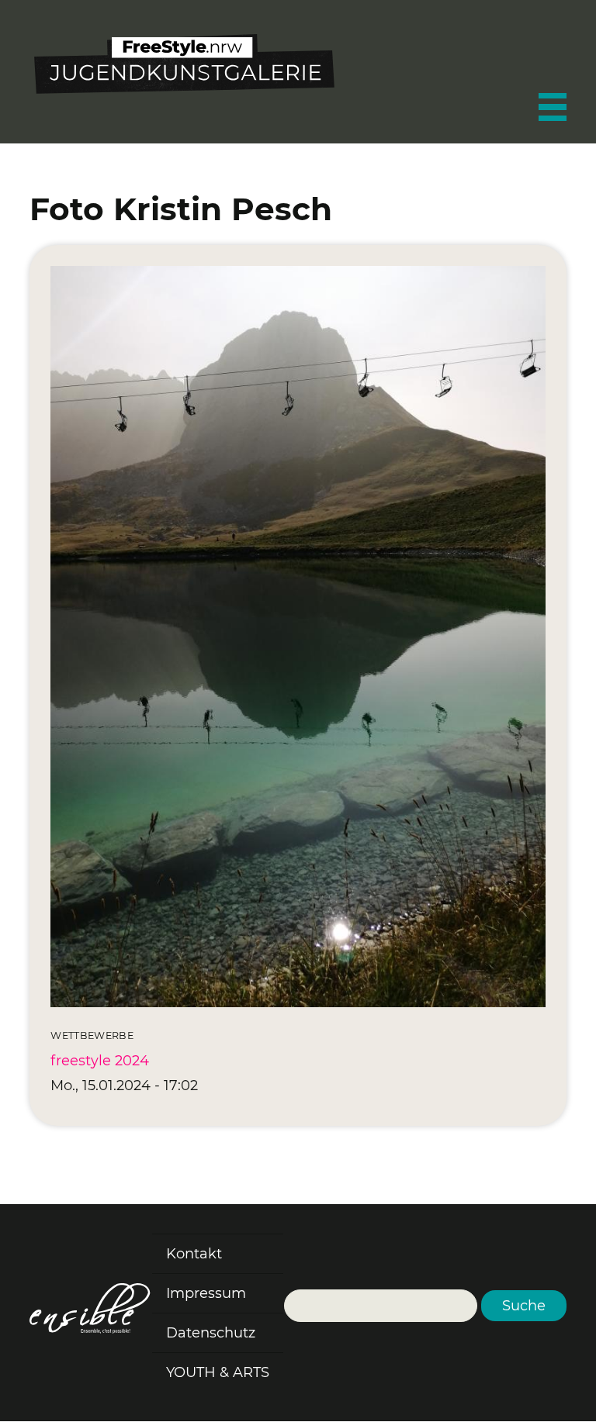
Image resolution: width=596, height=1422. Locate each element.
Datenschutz (210, 1332)
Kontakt (194, 1253)
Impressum (206, 1293)
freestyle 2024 (99, 1060)
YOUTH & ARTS (217, 1372)
